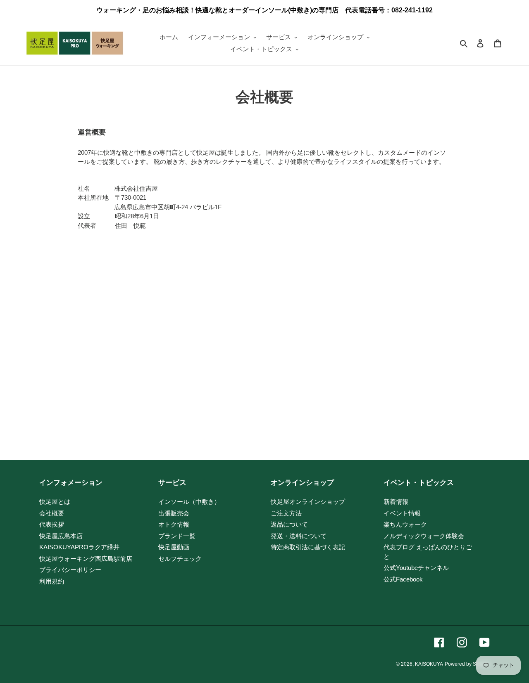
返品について (289, 524)
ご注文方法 (286, 513)
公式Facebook (403, 579)
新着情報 (396, 501)
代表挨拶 (51, 524)
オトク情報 (173, 524)
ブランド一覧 (176, 535)
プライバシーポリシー (70, 569)
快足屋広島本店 (61, 535)
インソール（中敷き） (189, 501)
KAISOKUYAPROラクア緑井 (79, 547)
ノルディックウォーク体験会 (424, 535)
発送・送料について (298, 535)
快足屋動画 (173, 547)
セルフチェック (180, 558)
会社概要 (51, 513)
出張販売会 (173, 513)
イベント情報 (402, 513)
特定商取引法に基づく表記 (308, 547)
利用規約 (51, 581)
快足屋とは (54, 501)
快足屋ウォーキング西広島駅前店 (85, 558)
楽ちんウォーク (405, 524)
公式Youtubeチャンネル (416, 567)
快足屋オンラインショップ (308, 501)
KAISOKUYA (429, 664)
